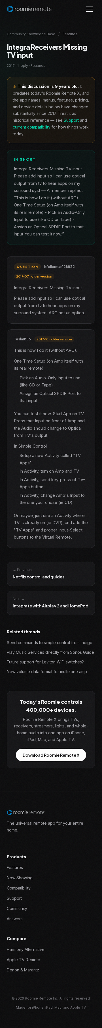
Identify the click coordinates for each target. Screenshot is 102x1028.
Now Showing (20, 877)
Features (15, 867)
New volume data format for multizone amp (47, 671)
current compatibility (31, 127)
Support (71, 120)
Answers (15, 918)
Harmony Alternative (25, 949)
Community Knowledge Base (31, 34)
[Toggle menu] (89, 9)
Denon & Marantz (23, 969)
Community (17, 908)
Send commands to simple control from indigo (49, 642)
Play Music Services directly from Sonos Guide (50, 652)
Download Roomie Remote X (51, 755)
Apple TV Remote (23, 959)
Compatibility (19, 888)
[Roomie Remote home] (30, 9)
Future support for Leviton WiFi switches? (45, 661)
